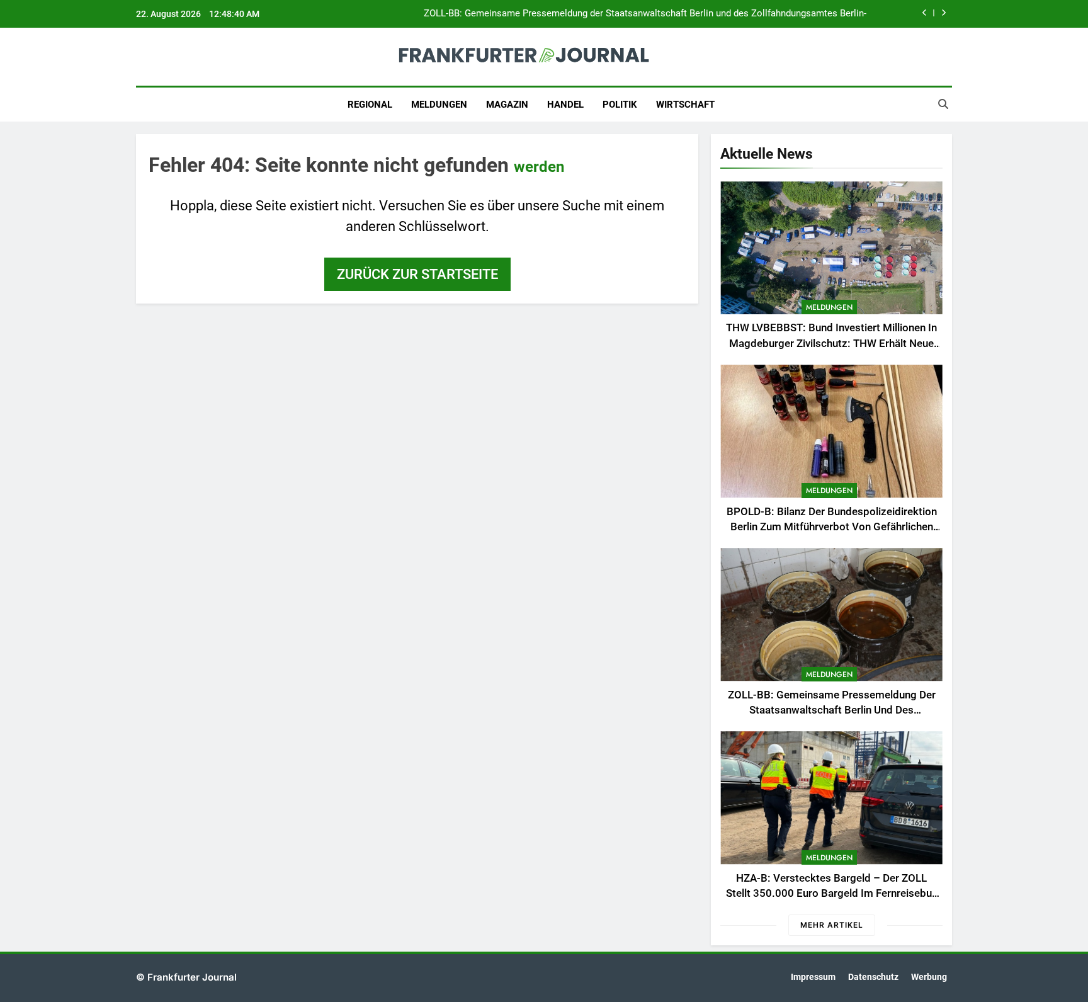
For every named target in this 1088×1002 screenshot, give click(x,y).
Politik (620, 104)
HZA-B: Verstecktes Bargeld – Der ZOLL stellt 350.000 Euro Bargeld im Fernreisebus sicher (832, 894)
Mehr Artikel (831, 925)
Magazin (507, 104)
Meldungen (439, 104)
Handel (565, 104)
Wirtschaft (685, 104)
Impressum (813, 977)
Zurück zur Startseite (417, 274)
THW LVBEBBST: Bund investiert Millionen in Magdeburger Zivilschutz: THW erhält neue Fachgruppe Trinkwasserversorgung (831, 343)
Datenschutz (873, 977)
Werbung (929, 977)
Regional (370, 104)
